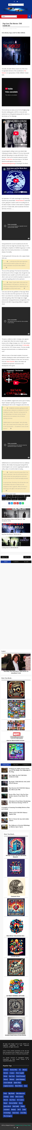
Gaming (6, 1096)
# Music (8, 499)
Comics (12, 1073)
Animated (6, 1109)
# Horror (4, 497)
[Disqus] (16, 584)
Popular (6, 764)
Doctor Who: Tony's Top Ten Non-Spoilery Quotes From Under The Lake (19, 796)
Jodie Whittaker (20, 1079)
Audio (24, 1109)
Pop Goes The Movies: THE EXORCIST (11, 534)
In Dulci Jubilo (26, 345)
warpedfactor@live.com (9, 1061)
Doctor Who (13, 1070)
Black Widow (18, 1086)
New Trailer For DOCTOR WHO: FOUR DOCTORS (18, 776)
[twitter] (17, 1)
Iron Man (23, 1113)
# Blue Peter (9, 496)
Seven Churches (11, 361)
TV (20, 1070)
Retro (20, 1103)
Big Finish (11, 1093)
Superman (16, 1113)
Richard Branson (20, 200)
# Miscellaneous (20, 497)
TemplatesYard (18, 1125)
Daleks (23, 1106)
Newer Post (5, 557)
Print (5, 1093)
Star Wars (12, 1100)
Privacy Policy (27, 1125)
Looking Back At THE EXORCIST (10, 547)
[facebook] (14, 1)
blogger (26, 561)
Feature (6, 1070)
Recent (16, 764)
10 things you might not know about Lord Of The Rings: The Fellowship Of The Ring (19, 770)
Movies (25, 1070)
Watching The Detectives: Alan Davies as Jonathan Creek (16, 672)
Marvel (6, 1100)
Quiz (25, 1086)
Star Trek (11, 1076)
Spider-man (17, 1082)
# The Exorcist (22, 499)
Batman (12, 1079)
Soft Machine (9, 159)
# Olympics (14, 499)
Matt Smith (16, 1106)
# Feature (27, 496)
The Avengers (8, 1116)
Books (5, 1076)
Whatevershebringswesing (8, 163)
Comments (26, 764)
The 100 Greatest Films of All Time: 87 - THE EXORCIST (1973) (13, 520)
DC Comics (20, 1100)
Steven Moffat (13, 1103)
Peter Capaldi (20, 1073)
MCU (19, 1109)
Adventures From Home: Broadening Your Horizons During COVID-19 (19, 801)
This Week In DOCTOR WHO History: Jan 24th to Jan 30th (19, 788)
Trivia (12, 1096)
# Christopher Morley (18, 496)
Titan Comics (19, 1096)
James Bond (7, 1106)
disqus (5, 561)
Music (5, 1103)
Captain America (8, 1086)
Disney (6, 1079)
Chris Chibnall (8, 1082)
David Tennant (20, 1076)
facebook (16, 561)
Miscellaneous (20, 1093)
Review (6, 1073)
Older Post (27, 557)
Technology (7, 1113)
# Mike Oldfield (11, 497)
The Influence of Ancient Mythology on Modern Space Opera (19, 826)
